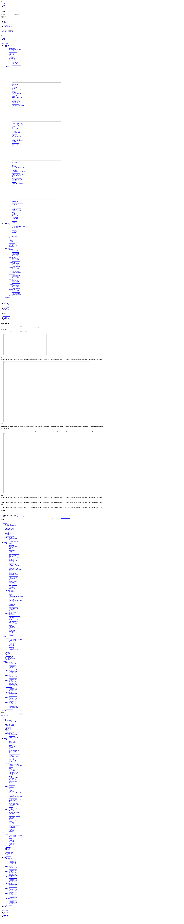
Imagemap (11, 582)
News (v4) (11, 645)
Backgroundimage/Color (14, 629)
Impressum (5, 25)
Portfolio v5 (9, 687)
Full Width (8, 659)
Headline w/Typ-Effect (14, 619)
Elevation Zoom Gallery (14, 558)
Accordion (11, 591)
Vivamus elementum (13, 541)
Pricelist (11, 586)
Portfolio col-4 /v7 (13, 701)
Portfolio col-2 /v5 (13, 688)
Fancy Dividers (12, 632)
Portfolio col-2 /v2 (13, 671)
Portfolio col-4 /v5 (13, 690)
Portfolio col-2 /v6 (13, 693)
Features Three (9, 590)
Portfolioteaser (9, 709)
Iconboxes (11, 595)
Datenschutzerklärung (8, 26)
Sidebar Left (9, 657)
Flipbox (11, 635)
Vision (7, 307)
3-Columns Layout (10, 658)
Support (5, 308)
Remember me (5, 16)
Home (4, 521)
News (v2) (11, 643)
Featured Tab (12, 627)
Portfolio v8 (9, 702)
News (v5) (11, 647)
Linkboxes (11, 559)
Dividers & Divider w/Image (15, 600)
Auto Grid (8, 530)
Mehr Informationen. (65, 518)
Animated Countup (13, 574)
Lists (10, 618)
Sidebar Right (9, 656)
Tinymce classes (13, 546)
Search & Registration (14, 623)
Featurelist (11, 587)
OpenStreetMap (12, 598)
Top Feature (9, 524)
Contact (5, 710)
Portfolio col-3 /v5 (13, 689)
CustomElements (10, 529)
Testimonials (6, 309)
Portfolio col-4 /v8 (13, 706)
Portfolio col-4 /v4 (13, 684)
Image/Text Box (13, 564)
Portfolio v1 (9, 662)
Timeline (11, 556)
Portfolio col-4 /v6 (13, 696)
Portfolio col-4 (12, 667)
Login (10, 579)
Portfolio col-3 (12, 666)
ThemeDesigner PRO (11, 525)
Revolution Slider (10, 528)
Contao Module (9, 527)
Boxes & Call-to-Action (14, 616)
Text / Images (12, 550)
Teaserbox (11, 605)
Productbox (11, 609)
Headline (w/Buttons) (14, 565)
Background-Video (13, 607)
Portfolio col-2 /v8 (13, 703)
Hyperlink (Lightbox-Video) (15, 569)
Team (7, 304)
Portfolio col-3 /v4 (13, 683)
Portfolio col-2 (12, 665)
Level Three (9, 537)
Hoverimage (12, 631)
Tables (10, 548)
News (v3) (11, 644)
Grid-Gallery (12, 563)
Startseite (5, 21)
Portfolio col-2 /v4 (13, 681)
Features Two (9, 567)
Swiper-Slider (12, 604)
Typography (12, 545)
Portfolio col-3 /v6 (13, 694)
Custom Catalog (10, 536)
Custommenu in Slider (14, 608)
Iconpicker (8, 532)
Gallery (11, 551)
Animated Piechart (13, 576)
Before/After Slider (13, 612)
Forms (10, 592)
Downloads (11, 617)
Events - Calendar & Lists (15, 603)
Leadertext (11, 626)
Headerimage (12, 630)
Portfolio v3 (9, 675)
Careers (8, 654)
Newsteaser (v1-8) (13, 649)
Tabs (10, 572)
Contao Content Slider (14, 568)
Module (5, 523)
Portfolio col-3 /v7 (13, 700)
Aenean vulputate (13, 538)
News (7, 638)
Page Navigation (13, 583)
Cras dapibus (12, 539)
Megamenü (8, 533)
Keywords (3, 714)
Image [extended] (13, 585)
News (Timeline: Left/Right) (15, 639)
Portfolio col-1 (12, 663)
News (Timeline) (13, 640)
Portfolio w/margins (13, 669)
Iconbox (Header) (13, 561)
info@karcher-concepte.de (7, 31)
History (8, 306)
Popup (10, 625)
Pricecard (11, 610)
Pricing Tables (12, 573)
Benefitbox (11, 599)
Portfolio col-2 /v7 (13, 698)
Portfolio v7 (9, 697)
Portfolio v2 (9, 670)
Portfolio (5, 661)
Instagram (5, 24)
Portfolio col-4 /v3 (13, 679)
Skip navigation (4, 19)
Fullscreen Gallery (13, 560)
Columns (11, 570)
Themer (8, 534)
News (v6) (11, 648)
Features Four (9, 613)
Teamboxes (11, 622)
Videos (10, 594)
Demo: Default (6, 316)
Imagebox (11, 552)
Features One (6, 318)
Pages (4, 636)
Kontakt (5, 22)
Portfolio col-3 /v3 (13, 678)
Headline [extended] (13, 581)
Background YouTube (14, 554)
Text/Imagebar (12, 555)
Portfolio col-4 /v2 (13, 674)
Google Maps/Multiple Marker (16, 596)
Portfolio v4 (9, 680)
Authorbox (11, 634)
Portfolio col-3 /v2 (13, 672)
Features (5, 317)
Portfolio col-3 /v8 (13, 705)
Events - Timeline (13, 601)
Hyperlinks (11, 547)
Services (8, 653)
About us (5, 303)
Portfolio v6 (9, 692)
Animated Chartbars (13, 621)
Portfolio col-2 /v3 (13, 676)
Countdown (12, 578)
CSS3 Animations (13, 577)
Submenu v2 (12, 588)
